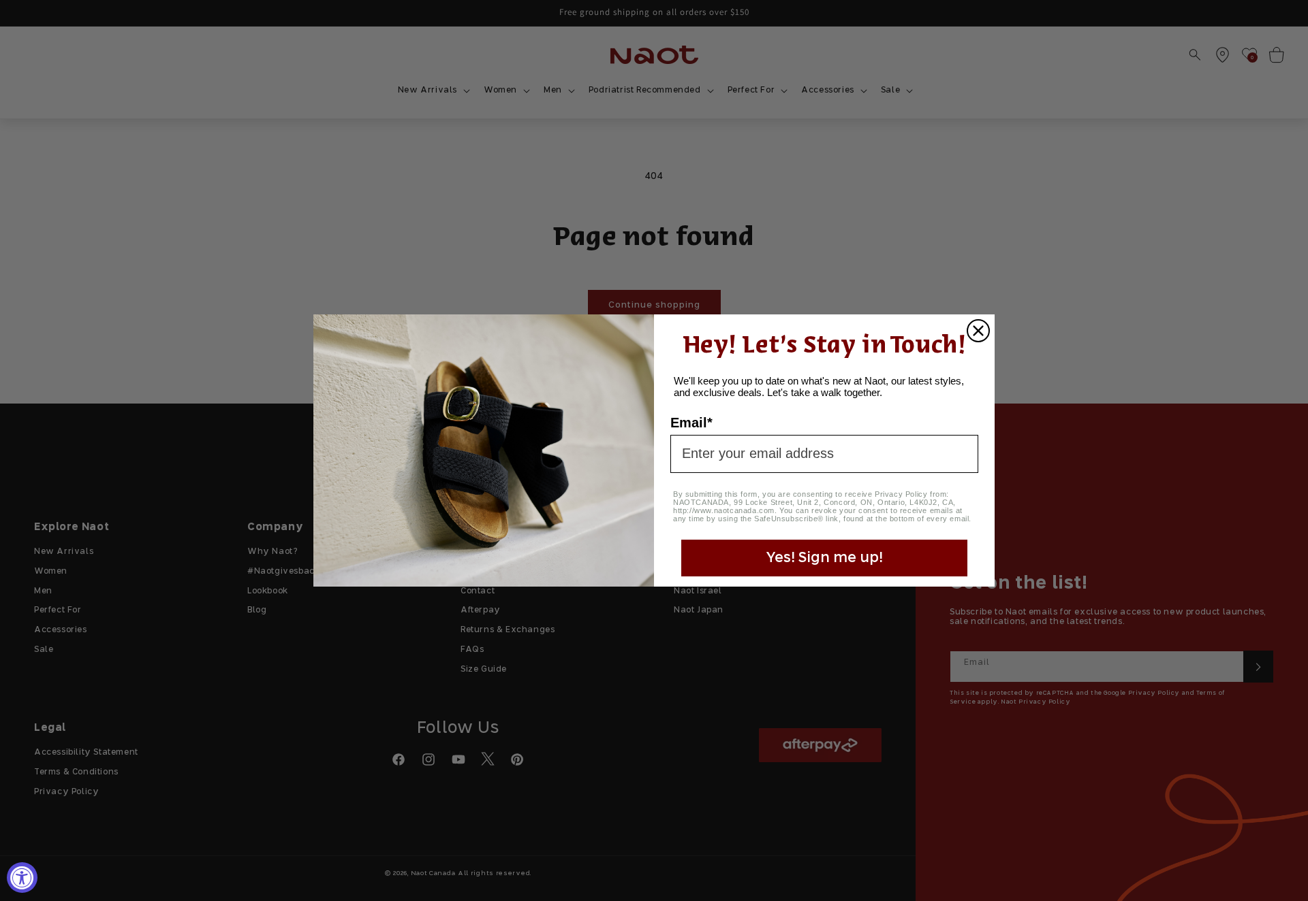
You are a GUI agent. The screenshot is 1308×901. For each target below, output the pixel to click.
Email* (691, 422)
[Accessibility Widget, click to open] (22, 877)
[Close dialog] (978, 331)
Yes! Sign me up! (824, 558)
